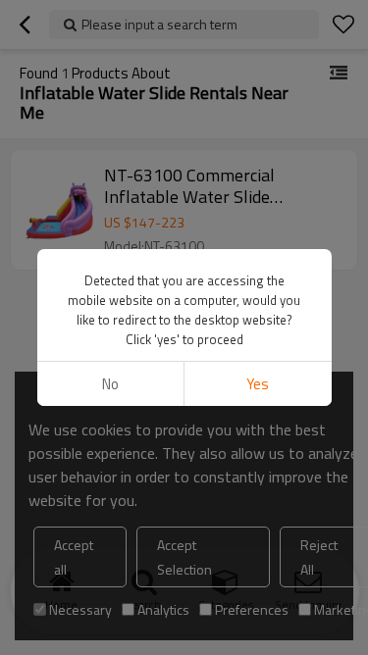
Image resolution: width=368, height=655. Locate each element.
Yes (257, 384)
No (110, 384)
